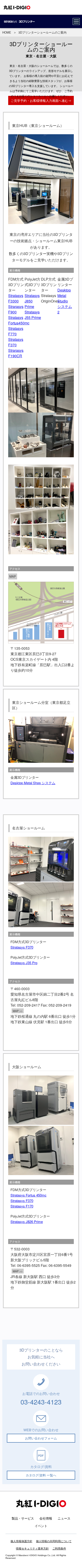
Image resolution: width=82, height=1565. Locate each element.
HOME (6, 32)
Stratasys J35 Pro (23, 962)
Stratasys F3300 (15, 298)
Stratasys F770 (15, 331)
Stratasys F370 (15, 342)
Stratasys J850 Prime (32, 301)
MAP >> (18, 1011)
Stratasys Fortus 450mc (28, 1195)
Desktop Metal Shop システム (32, 782)
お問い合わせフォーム (41, 1438)
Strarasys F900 (15, 309)
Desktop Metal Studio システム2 (64, 301)
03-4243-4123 (41, 1401)
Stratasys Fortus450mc (18, 320)
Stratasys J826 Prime (26, 1221)
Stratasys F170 (21, 1206)
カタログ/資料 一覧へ (41, 1475)
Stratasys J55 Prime (33, 314)
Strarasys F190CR (15, 353)
